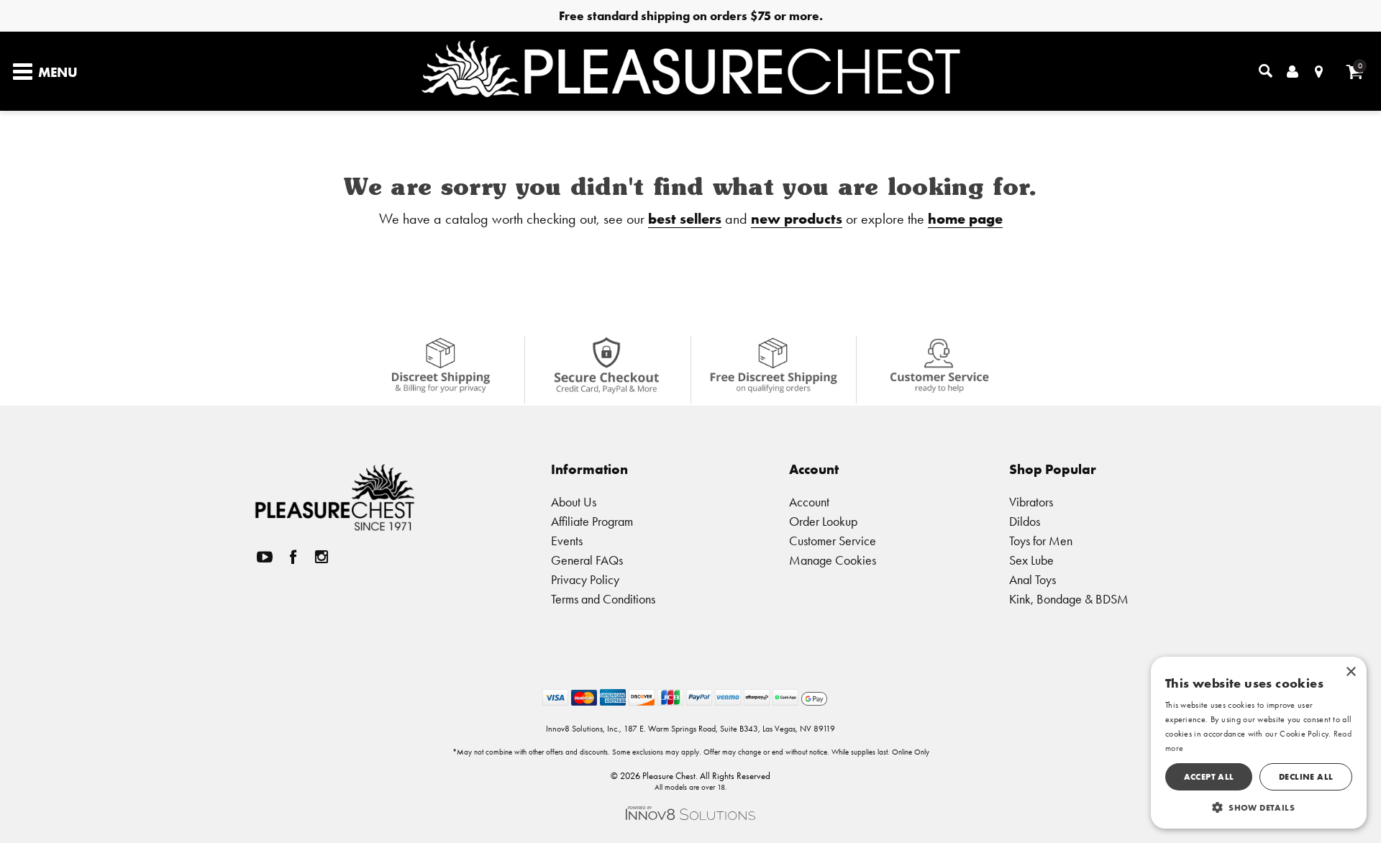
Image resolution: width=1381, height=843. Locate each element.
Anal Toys (1032, 579)
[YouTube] (264, 557)
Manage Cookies (832, 560)
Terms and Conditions (603, 598)
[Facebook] (293, 557)
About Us (573, 501)
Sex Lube (1031, 560)
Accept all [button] (1209, 776)
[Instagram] (321, 557)
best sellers (684, 218)
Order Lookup (823, 521)
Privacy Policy (585, 579)
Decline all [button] (1306, 776)
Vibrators (1031, 501)
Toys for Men (1040, 540)
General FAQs (587, 560)
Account (809, 501)
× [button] (1350, 672)
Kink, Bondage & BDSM (1069, 598)
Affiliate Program (592, 521)
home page (965, 218)
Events (567, 540)
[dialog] (1259, 743)
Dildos (1024, 521)
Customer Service (832, 540)
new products (796, 218)
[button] (1258, 807)
